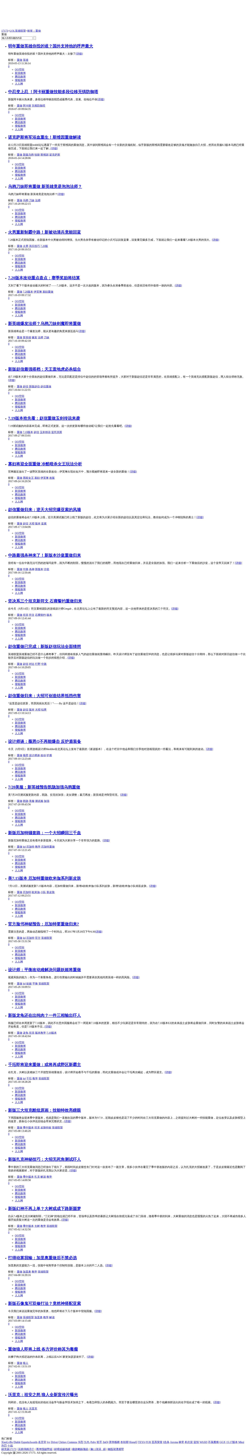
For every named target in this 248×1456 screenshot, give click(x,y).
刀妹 (31, 200)
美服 (31, 801)
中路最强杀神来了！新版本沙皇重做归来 (44, 555)
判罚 (4, 1445)
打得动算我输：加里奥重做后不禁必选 (42, 1258)
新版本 (39, 569)
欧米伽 (36, 892)
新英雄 (27, 337)
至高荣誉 (157, 1442)
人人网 (19, 83)
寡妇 (37, 477)
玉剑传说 (45, 432)
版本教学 (40, 1032)
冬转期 (124, 1442)
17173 (4, 30)
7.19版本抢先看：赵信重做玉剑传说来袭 (44, 418)
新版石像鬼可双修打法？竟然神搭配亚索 (44, 1303)
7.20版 (44, 246)
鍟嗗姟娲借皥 (62, 1449)
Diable (17, 1442)
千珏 (29, 1078)
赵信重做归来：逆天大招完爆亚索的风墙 (44, 509)
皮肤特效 (45, 1127)
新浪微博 (20, 73)
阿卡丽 (27, 105)
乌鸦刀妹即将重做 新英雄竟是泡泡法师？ (45, 186)
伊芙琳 (38, 291)
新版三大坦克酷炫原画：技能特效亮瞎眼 (44, 1110)
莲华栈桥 (114, 1442)
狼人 (25, 1363)
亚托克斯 (56, 432)
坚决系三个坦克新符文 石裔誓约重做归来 (45, 601)
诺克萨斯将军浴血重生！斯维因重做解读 (44, 137)
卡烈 (80, 1442)
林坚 (181, 1442)
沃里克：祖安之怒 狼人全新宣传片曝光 (43, 1394)
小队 (43, 892)
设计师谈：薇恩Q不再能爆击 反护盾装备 (44, 741)
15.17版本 (232, 1442)
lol (24, 846)
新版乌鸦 (28, 154)
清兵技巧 (34, 246)
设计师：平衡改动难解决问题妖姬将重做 (44, 969)
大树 (37, 1226)
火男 (25, 246)
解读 (43, 1176)
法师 (37, 200)
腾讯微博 (20, 76)
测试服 (39, 801)
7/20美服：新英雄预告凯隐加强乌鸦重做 (44, 787)
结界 (44, 709)
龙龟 (25, 1032)
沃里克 (33, 1408)
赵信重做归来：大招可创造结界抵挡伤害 (44, 696)
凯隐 (25, 801)
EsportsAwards (29, 1442)
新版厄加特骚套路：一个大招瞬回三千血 (44, 833)
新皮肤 (51, 892)
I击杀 (166, 1442)
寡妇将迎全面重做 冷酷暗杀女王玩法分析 (45, 464)
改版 (52, 477)
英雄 (25, 59)
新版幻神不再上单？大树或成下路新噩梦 (44, 1208)
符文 (31, 614)
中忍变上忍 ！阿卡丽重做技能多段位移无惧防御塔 (53, 92)
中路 (25, 569)
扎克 (37, 1176)
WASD (203, 1442)
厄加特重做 (48, 846)
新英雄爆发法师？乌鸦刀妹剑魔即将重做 (44, 323)
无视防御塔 (38, 105)
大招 (31, 523)
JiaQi (105, 1442)
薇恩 (25, 755)
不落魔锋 (213, 1442)
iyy (48, 1442)
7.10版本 (52, 1032)
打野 (37, 664)
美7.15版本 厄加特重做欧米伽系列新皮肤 (44, 878)
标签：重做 (34, 30)
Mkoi (241, 1442)
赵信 (25, 386)
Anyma (174, 1442)
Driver (54, 1442)
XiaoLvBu (7, 1442)
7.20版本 (28, 291)
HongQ (133, 1442)
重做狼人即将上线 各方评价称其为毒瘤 (43, 1349)
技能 (37, 154)
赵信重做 (45, 386)
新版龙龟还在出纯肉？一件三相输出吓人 (44, 1015)
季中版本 (28, 1127)
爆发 (34, 337)
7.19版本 (28, 432)
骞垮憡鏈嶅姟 (44, 1449)
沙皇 (46, 569)
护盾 (49, 755)
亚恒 (196, 1442)
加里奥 (27, 1271)
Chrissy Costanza (68, 1442)
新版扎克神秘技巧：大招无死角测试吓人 (44, 1159)
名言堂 (42, 1442)
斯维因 (44, 154)
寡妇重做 (48, 291)
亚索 (44, 523)
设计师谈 (34, 755)
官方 (37, 937)
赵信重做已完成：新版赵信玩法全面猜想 (44, 646)
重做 (19, 59)
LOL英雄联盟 (18, 30)
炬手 (99, 1442)
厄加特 (30, 846)
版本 (37, 523)
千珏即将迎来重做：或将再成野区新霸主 (44, 1064)
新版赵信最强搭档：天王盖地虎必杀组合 (44, 369)
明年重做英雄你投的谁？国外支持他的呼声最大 (50, 46)
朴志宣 (189, 1442)
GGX (222, 1442)
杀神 (31, 569)
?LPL (87, 1442)
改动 (43, 755)
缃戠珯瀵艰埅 (116, 1449)
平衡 (35, 983)
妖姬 (29, 983)
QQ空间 (19, 69)
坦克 (25, 614)
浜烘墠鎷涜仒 (26, 1449)
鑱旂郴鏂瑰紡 (80, 1449)
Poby (93, 1442)
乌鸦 (25, 200)
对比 (31, 664)
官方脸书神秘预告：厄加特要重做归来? (43, 924)
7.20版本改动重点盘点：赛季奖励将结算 (44, 278)
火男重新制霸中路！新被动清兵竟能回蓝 (44, 232)
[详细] (79, 53)
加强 (46, 801)
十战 (10, 1445)
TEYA (141, 1442)
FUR (148, 1442)
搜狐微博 (20, 80)
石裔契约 (40, 614)
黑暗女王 (28, 477)
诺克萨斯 (54, 154)
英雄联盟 (46, 937)
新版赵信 (34, 386)
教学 (37, 846)
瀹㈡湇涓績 (98, 1449)
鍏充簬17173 (8, 1449)
